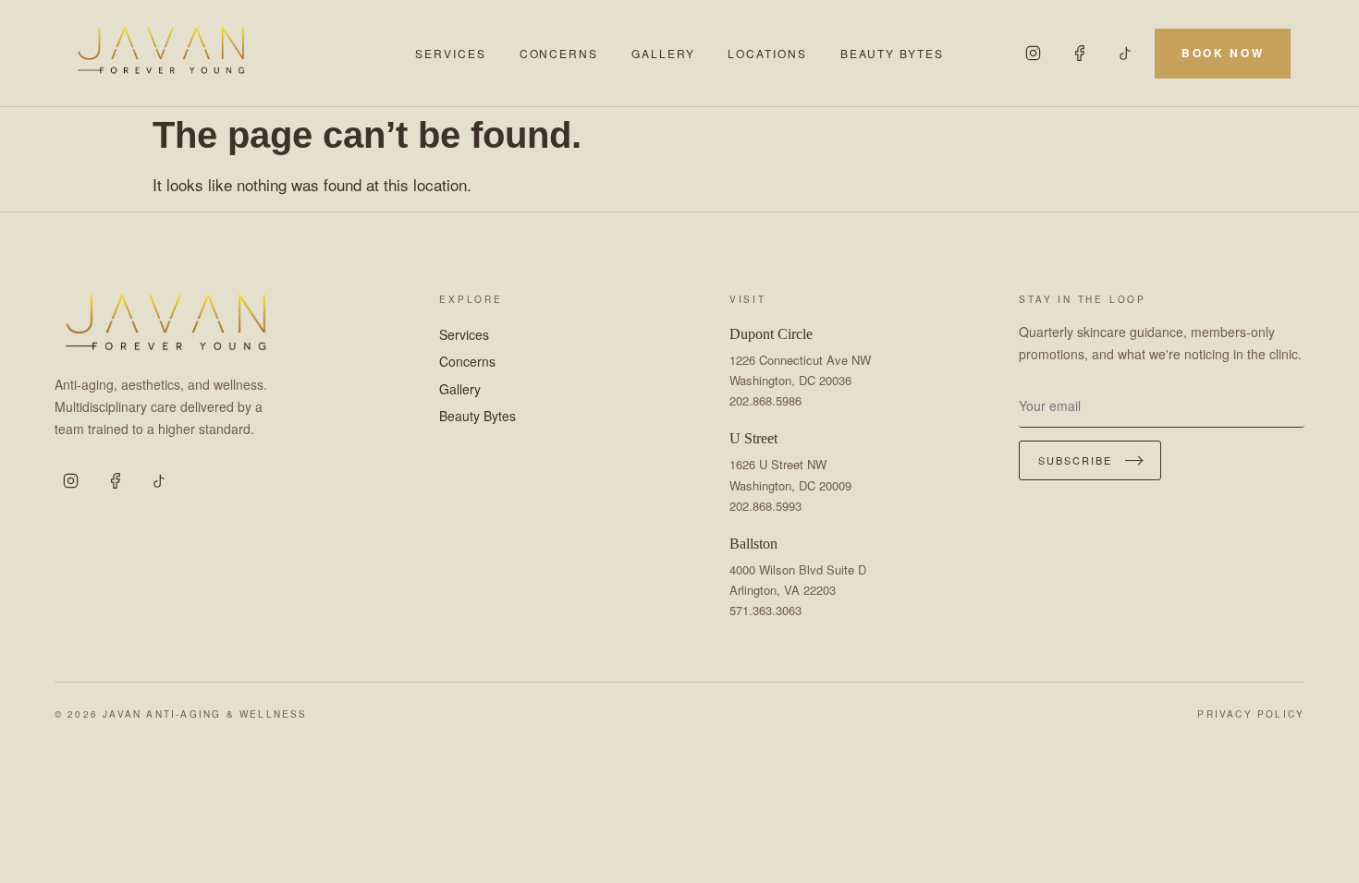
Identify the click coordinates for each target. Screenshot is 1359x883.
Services (450, 53)
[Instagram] (1032, 53)
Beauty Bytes (892, 53)
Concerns (559, 53)
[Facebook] (1079, 53)
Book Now (1222, 52)
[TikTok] (1125, 53)
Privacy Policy (1250, 714)
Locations (767, 53)
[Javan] (230, 53)
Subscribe (1075, 460)
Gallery (662, 53)
